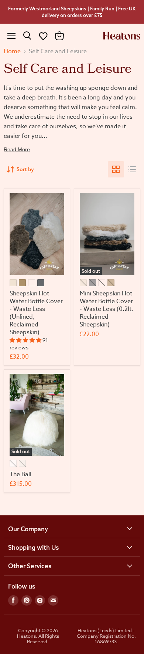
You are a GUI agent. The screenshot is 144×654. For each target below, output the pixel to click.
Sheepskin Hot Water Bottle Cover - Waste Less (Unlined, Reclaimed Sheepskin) (36, 313)
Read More (17, 149)
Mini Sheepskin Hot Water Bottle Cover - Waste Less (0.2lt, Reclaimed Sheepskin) (106, 309)
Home (12, 51)
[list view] (132, 169)
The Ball (20, 474)
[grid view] (116, 169)
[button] (43, 36)
